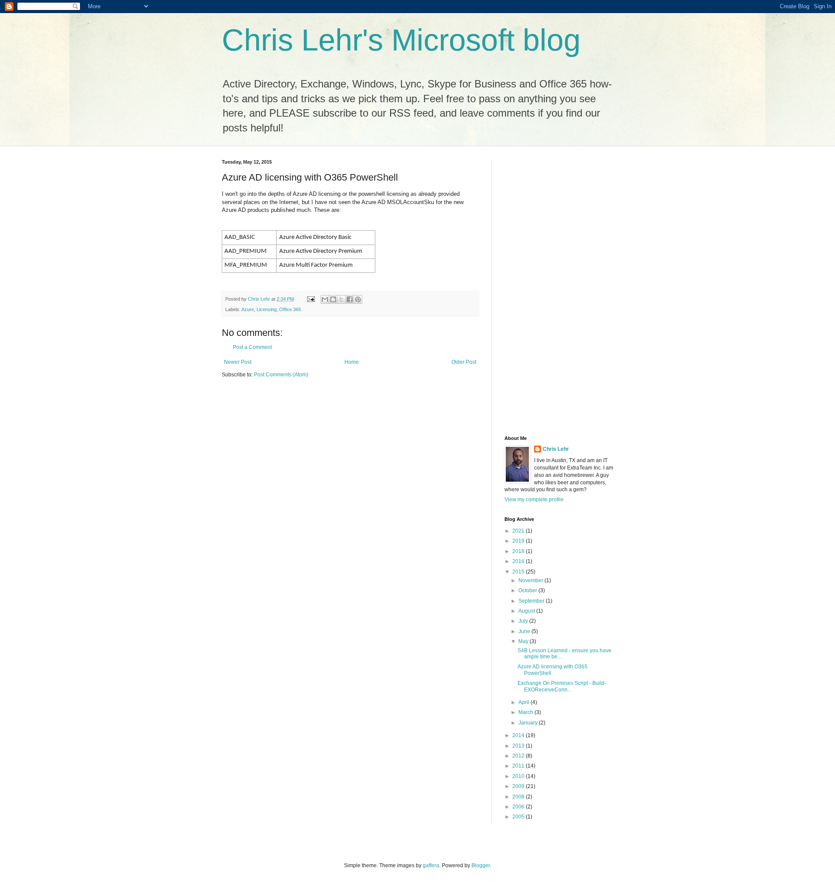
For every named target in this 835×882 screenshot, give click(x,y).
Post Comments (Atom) (281, 375)
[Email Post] (310, 299)
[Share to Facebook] (349, 299)
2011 (519, 766)
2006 (519, 807)
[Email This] (325, 299)
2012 (519, 756)
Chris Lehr (556, 449)
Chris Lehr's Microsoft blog (401, 40)
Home (351, 362)
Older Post (463, 362)
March (526, 712)
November (531, 580)
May (524, 641)
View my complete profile (534, 499)
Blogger (480, 865)
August (527, 611)
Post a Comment (252, 347)
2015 (519, 572)
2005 (519, 817)
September (532, 601)
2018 (519, 551)
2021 (519, 531)
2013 (519, 746)
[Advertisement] (539, 289)
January (528, 723)
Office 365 (290, 309)
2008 (519, 797)
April (524, 702)
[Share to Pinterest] (358, 299)
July (523, 621)
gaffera (431, 865)
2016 (519, 561)
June (524, 631)
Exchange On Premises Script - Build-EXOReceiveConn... (562, 686)
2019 (519, 541)
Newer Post (237, 362)
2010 (519, 776)
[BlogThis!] (333, 299)
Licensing (267, 309)
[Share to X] (341, 299)
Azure (247, 309)
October (528, 590)
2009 (519, 786)
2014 (519, 735)
